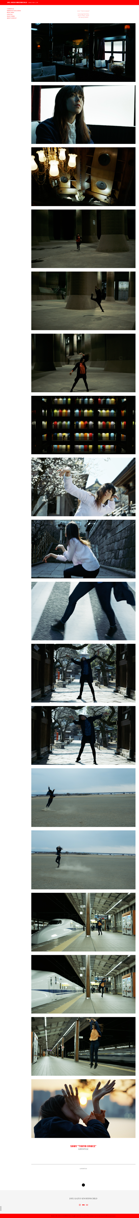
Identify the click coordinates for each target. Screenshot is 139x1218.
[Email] (87, 1204)
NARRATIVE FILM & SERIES (14, 10)
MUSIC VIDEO (10, 12)
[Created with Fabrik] (1, 1208)
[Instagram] (79, 1204)
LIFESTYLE (10, 14)
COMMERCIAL (10, 8)
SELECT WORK (11, 16)
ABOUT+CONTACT (12, 18)
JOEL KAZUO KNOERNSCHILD (83, 1198)
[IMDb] (83, 1204)
